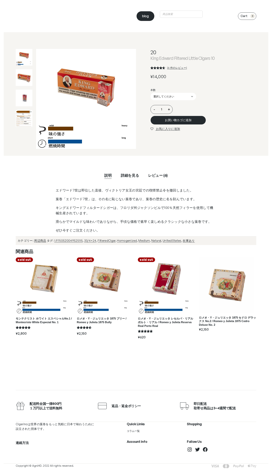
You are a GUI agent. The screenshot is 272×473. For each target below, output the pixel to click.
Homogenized (127, 240)
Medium (144, 240)
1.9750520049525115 (68, 240)
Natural (156, 240)
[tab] (108, 175)
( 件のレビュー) (177, 67)
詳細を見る (130, 175)
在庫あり (189, 240)
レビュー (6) (158, 175)
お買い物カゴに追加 (178, 120)
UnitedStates (172, 240)
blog (145, 16)
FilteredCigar (106, 240)
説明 (108, 175)
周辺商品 (40, 240)
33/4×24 (90, 240)
